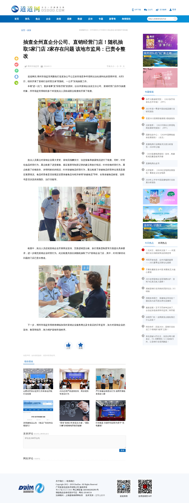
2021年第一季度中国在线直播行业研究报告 (159, 110)
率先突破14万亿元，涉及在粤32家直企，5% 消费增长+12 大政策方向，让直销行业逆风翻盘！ (159, 339)
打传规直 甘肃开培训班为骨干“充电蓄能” (110, 424)
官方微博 (163, 10)
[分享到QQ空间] (16, 58)
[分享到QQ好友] (16, 76)
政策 (59, 19)
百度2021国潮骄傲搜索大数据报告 (159, 118)
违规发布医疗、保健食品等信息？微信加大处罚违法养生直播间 (159, 299)
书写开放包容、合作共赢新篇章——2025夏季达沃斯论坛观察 (158, 261)
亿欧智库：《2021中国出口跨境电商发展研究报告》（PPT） (159, 126)
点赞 (68, 348)
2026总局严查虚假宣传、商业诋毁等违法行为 (74, 392)
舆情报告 (126, 19)
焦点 (38, 19)
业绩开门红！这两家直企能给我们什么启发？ (159, 318)
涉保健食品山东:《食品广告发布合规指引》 (38, 424)
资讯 (27, 19)
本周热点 (162, 243)
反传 (90, 19)
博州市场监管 (33, 66)
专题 (101, 19)
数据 (80, 19)
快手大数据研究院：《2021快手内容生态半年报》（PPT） (159, 100)
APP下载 (137, 10)
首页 (17, 19)
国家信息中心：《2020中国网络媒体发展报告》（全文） (159, 136)
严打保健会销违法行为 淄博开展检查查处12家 (110, 392)
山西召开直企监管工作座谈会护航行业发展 (37, 392)
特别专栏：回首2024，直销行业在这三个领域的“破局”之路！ (159, 328)
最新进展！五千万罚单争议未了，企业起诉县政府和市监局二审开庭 (159, 308)
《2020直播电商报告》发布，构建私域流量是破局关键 (159, 155)
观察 (69, 19)
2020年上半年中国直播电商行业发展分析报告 (159, 181)
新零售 (112, 19)
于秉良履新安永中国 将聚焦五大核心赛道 (159, 270)
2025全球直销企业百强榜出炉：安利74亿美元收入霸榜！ (159, 280)
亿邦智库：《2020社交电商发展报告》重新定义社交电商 (159, 171)
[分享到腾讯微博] (16, 70)
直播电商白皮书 (151, 163)
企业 (48, 19)
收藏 (81, 348)
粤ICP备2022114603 (64, 490)
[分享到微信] (16, 82)
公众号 (150, 10)
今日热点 (149, 243)
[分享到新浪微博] (16, 64)
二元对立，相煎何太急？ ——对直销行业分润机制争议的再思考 (159, 251)
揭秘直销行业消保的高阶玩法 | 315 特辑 (159, 289)
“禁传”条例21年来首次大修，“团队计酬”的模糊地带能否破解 (74, 424)
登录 (174, 10)
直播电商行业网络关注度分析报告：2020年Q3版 (158, 145)
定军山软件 (100, 495)
